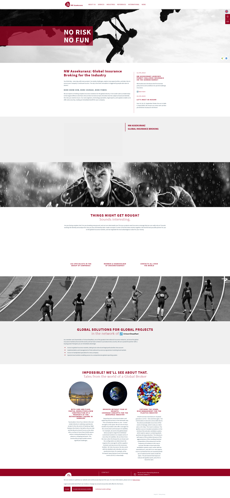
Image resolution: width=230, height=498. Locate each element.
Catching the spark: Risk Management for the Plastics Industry (149, 411)
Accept (67, 489)
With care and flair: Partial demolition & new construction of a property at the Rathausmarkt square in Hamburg (81, 413)
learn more (142, 91)
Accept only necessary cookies (82, 489)
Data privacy (136, 480)
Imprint (156, 494)
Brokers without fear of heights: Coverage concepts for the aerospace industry (115, 412)
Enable (93, 146)
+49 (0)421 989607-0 (144, 474)
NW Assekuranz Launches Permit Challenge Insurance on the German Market (150, 76)
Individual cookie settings (103, 489)
